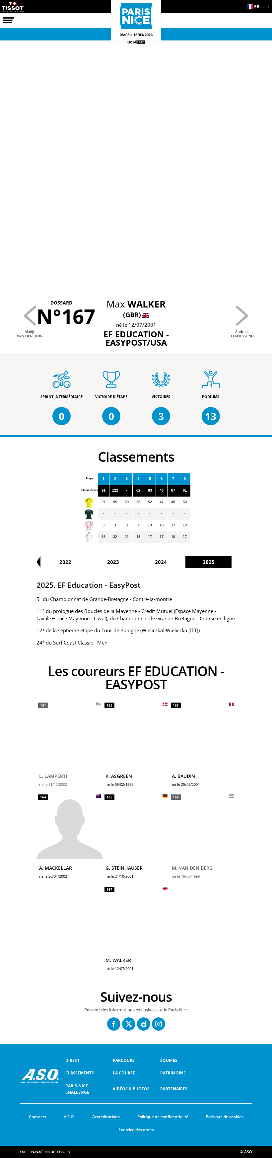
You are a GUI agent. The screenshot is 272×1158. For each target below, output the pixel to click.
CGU (23, 1152)
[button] (255, 6)
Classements (79, 1073)
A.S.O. (69, 1117)
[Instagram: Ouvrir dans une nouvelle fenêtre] (158, 1024)
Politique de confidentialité (162, 1117)
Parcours (124, 1060)
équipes (168, 1060)
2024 (161, 562)
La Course (124, 1073)
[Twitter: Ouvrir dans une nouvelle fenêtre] (128, 1024)
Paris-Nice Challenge (77, 1089)
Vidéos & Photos (131, 1089)
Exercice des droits (136, 1129)
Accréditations (106, 1117)
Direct (72, 1060)
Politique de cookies (224, 1117)
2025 (209, 562)
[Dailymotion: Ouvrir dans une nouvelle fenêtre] (143, 1024)
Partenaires (173, 1089)
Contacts (37, 1117)
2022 (65, 562)
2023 (113, 562)
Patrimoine (173, 1073)
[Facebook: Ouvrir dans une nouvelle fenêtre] (113, 1024)
